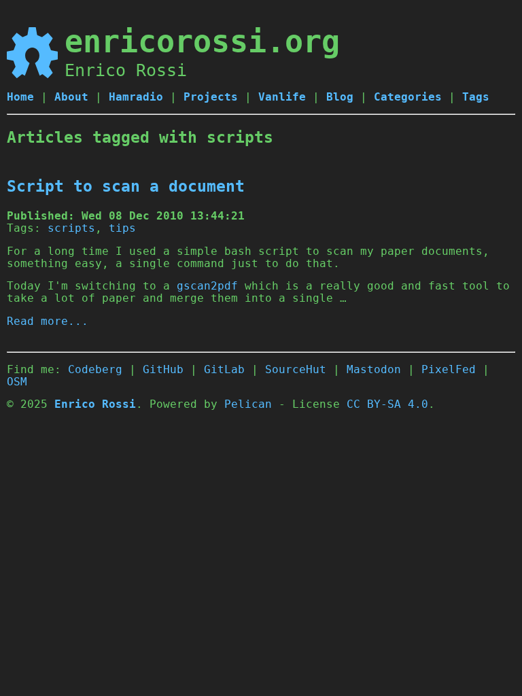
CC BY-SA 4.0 (387, 404)
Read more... (47, 321)
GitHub (163, 370)
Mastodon (374, 370)
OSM (17, 382)
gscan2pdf (207, 286)
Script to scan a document (126, 186)
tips (122, 228)
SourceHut (295, 370)
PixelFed (448, 370)
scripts (71, 228)
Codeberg (95, 370)
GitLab (224, 370)
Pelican (248, 404)
